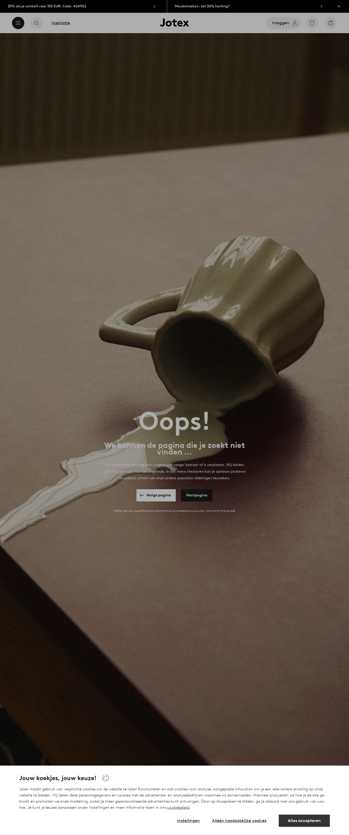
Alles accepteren (304, 820)
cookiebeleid (178, 807)
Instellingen (188, 820)
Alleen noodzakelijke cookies (239, 820)
